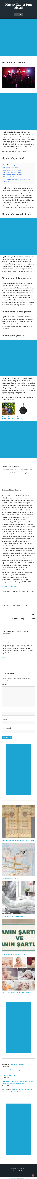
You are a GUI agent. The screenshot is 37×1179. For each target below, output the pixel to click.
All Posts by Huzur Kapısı (9, 586)
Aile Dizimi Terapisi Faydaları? (10, 878)
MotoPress (21, 1170)
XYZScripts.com (25, 1178)
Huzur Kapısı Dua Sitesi (18, 6)
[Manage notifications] (33, 1175)
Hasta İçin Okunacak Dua (17, 1064)
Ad (3, 710)
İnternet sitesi (6, 728)
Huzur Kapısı (6, 591)
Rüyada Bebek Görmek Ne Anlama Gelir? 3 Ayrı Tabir (17, 992)
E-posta (5, 719)
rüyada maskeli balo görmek (10, 473)
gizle (15, 165)
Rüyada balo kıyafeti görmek (10, 469)
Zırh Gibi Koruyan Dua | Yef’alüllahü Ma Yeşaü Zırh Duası (18, 840)
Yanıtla (4, 657)
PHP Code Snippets (13, 1178)
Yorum (4, 685)
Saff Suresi (13, 1075)
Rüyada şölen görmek (26, 473)
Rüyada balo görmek (14, 466)
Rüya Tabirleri (30, 591)
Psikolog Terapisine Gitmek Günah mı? (13, 916)
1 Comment (22, 591)
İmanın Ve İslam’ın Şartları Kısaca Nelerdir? (14, 954)
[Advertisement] (18, 37)
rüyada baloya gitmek (26, 469)
